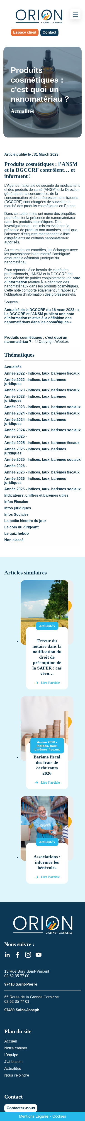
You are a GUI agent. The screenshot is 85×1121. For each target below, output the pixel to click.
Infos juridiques (17, 508)
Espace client (24, 32)
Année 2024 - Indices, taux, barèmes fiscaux (42, 413)
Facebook (18, 955)
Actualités (13, 367)
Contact (49, 32)
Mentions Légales (34, 1116)
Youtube (38, 955)
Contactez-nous (21, 1108)
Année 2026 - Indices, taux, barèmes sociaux (42, 489)
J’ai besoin (13, 1062)
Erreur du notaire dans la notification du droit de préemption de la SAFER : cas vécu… (47, 657)
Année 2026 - (15, 466)
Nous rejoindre (16, 1075)
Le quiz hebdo (16, 533)
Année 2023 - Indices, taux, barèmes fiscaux (42, 390)
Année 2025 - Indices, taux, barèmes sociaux (42, 459)
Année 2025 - (15, 436)
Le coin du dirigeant (21, 527)
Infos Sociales (16, 514)
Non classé (14, 540)
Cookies (59, 1116)
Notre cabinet (15, 1048)
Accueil (10, 1041)
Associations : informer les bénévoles (47, 862)
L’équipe (11, 1055)
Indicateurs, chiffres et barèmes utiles (36, 495)
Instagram (28, 955)
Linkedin (7, 955)
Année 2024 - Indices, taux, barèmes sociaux (42, 430)
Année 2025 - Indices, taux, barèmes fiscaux (42, 443)
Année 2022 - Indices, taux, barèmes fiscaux (42, 373)
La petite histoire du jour (25, 521)
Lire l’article (50, 682)
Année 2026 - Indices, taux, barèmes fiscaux (42, 472)
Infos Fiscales (16, 502)
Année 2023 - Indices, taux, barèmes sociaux (42, 407)
